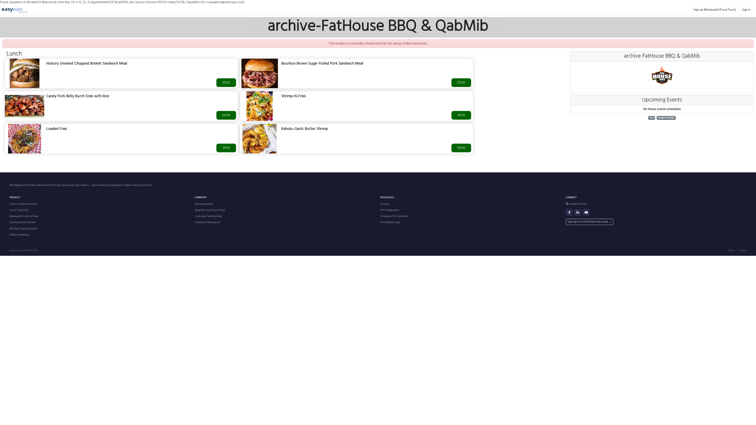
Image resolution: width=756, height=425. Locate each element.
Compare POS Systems (394, 216)
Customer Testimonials (208, 216)
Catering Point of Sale (22, 222)
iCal (651, 118)
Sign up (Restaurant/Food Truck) (715, 9)
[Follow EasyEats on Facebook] (569, 212)
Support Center (577, 204)
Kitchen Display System (23, 228)
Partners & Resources (207, 222)
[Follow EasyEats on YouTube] (586, 212)
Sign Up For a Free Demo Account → (589, 222)
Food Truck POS (19, 210)
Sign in (746, 9)
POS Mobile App (390, 222)
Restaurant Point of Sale (23, 216)
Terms (731, 251)
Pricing (384, 204)
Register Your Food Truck (210, 210)
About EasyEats (204, 204)
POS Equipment (389, 210)
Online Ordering (18, 235)
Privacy (743, 251)
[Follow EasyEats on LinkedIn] (577, 212)
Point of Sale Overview (23, 204)
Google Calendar (666, 118)
